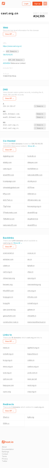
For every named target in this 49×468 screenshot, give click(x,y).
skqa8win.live (32, 219)
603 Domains (12, 51)
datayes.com (32, 162)
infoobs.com (32, 297)
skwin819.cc (32, 225)
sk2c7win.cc (8, 200)
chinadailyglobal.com (11, 187)
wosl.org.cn (31, 385)
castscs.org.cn (33, 366)
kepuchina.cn (32, 354)
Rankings (5, 452)
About (4, 447)
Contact (5, 454)
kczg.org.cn (7, 360)
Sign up (37, 4)
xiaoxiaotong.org (34, 284)
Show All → (32, 146)
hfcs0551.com (8, 291)
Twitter (4, 461)
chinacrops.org (9, 278)
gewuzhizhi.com (9, 316)
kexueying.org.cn (34, 206)
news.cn (6, 348)
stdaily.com (7, 162)
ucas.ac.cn (31, 253)
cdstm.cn (6, 266)
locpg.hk (6, 303)
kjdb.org (30, 417)
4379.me (30, 187)
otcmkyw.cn (32, 181)
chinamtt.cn (31, 316)
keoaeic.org (7, 284)
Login (26, 4)
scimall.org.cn (32, 303)
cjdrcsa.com (7, 379)
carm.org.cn (7, 272)
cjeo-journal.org (9, 310)
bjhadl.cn (30, 266)
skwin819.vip (32, 213)
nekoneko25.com (10, 225)
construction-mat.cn (10, 322)
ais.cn (29, 259)
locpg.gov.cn (8, 297)
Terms (4, 456)
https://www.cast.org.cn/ (12, 46)
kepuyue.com (8, 385)
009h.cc (6, 423)
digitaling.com (8, 156)
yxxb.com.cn (32, 373)
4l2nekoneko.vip (34, 200)
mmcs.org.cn (8, 366)
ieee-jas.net (32, 379)
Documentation (8, 449)
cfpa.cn (30, 272)
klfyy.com (6, 194)
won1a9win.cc (32, 169)
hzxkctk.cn (31, 156)
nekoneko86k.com (34, 175)
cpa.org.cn (31, 278)
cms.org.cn (31, 291)
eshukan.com (8, 259)
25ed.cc (6, 417)
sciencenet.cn (8, 253)
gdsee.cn (31, 310)
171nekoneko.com (10, 213)
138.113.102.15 (8, 55)
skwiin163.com (8, 175)
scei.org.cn (7, 373)
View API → (9, 34)
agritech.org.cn (33, 348)
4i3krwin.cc (31, 194)
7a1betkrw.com (8, 219)
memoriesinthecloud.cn (36, 322)
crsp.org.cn (31, 392)
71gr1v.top (7, 206)
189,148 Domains (16, 60)
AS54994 (7, 63)
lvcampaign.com (9, 181)
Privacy (5, 459)
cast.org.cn (7, 169)
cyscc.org (7, 392)
